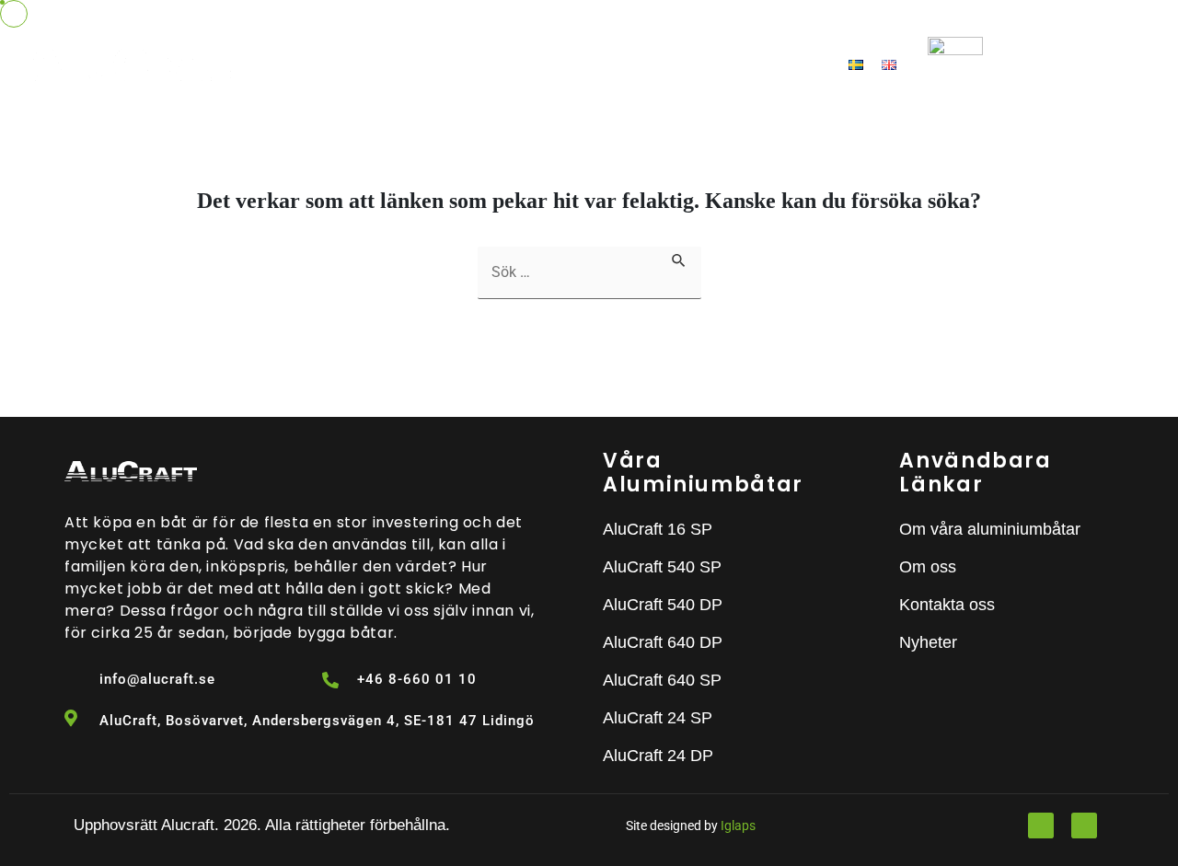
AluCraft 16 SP (657, 529)
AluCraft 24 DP (658, 755)
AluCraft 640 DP (662, 642)
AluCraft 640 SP (662, 680)
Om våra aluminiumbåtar (430, 64)
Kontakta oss (776, 64)
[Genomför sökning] (679, 258)
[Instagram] (1084, 825)
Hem (297, 64)
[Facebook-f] (1041, 825)
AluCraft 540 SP (662, 567)
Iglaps (738, 825)
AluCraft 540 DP (662, 604)
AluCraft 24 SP (657, 718)
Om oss (593, 64)
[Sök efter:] (589, 273)
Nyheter (672, 64)
